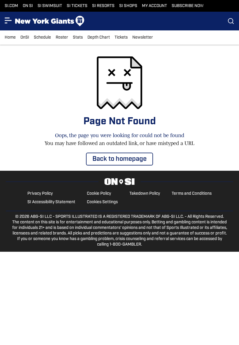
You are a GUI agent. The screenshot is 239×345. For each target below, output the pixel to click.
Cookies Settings (102, 202)
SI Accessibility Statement (51, 202)
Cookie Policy (99, 194)
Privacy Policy (40, 194)
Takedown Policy (144, 194)
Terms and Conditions (192, 194)
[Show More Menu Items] (8, 20)
